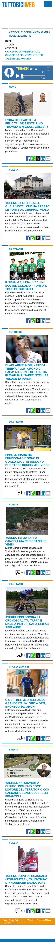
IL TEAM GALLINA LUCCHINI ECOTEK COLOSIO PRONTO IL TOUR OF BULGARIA (26, 285)
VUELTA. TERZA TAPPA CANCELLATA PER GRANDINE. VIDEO (26, 541)
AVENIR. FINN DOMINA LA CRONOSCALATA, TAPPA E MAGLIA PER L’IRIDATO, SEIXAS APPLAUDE (27, 622)
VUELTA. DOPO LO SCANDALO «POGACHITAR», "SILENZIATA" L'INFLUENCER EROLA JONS (26, 879)
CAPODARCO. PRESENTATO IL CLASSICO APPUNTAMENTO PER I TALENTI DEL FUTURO (24, 55)
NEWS (12, 86)
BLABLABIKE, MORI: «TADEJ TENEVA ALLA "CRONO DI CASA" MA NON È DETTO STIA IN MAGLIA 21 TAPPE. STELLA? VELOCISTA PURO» (26, 372)
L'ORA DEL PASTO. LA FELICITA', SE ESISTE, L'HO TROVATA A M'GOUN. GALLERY (26, 123)
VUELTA (13, 169)
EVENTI (13, 749)
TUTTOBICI (15, 332)
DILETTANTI (16, 249)
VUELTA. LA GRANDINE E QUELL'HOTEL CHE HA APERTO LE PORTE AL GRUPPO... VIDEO (27, 206)
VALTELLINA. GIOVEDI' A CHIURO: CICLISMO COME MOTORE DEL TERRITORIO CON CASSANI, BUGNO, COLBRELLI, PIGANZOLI (27, 789)
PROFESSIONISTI (19, 666)
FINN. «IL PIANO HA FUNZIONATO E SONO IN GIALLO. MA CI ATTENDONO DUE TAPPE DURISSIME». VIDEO (27, 460)
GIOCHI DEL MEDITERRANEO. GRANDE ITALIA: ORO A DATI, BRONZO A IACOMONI (25, 703)
